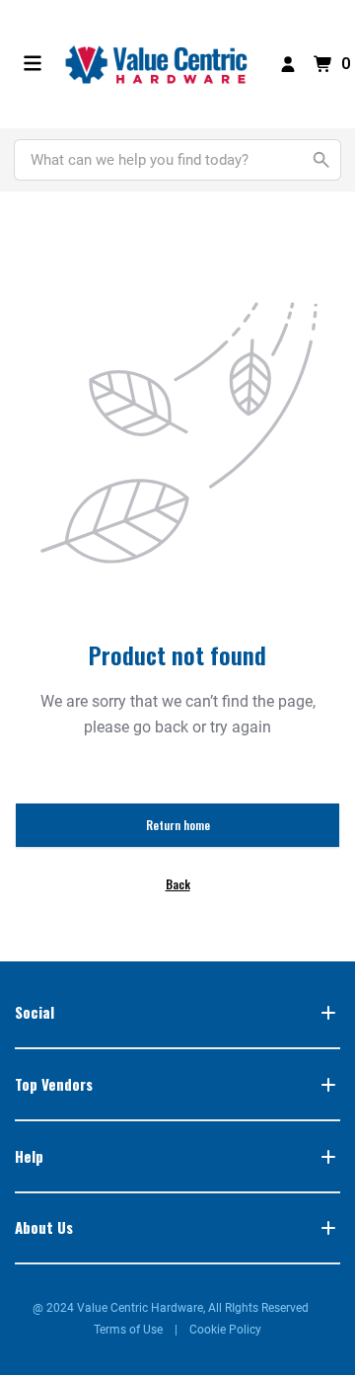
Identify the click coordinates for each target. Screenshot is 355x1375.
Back (178, 884)
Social (34, 1012)
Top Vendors (54, 1084)
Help (29, 1156)
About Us (44, 1227)
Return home (178, 824)
